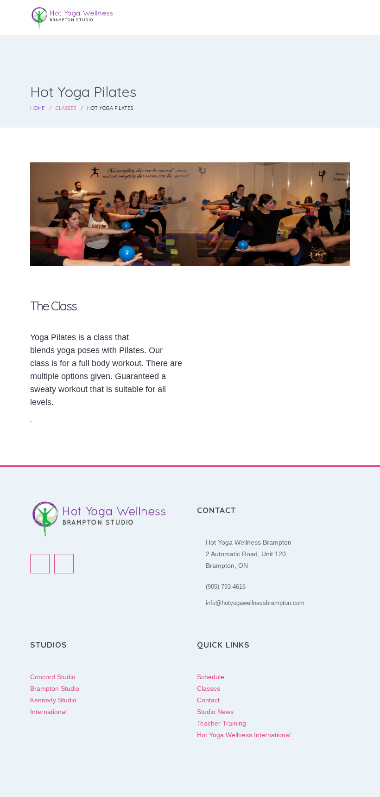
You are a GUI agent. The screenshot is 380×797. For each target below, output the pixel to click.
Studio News (215, 711)
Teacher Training (221, 723)
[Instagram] (64, 563)
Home (37, 108)
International (48, 711)
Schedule (210, 677)
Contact (208, 700)
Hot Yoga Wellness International (244, 735)
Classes (66, 108)
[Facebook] (40, 563)
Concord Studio (53, 677)
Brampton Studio (54, 688)
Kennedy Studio (53, 700)
